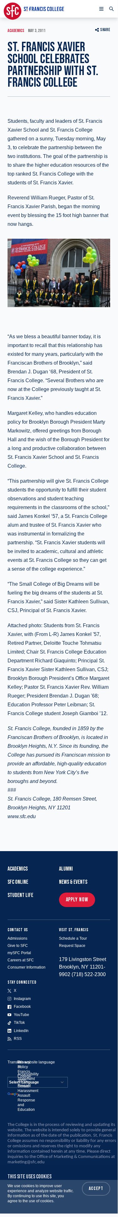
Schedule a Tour (73, 938)
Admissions (17, 938)
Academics (18, 869)
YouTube (21, 1015)
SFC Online (18, 882)
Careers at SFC (21, 960)
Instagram (22, 999)
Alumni (66, 869)
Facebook (22, 1006)
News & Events (73, 882)
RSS (18, 1038)
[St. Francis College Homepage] (34, 9)
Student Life (20, 895)
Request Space (72, 945)
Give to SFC (18, 945)
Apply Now (77, 899)
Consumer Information (27, 967)
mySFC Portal (19, 953)
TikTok (19, 1022)
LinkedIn (21, 1031)
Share (105, 29)
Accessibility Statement (28, 1076)
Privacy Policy (24, 1064)
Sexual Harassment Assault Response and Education (28, 1098)
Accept (96, 1189)
